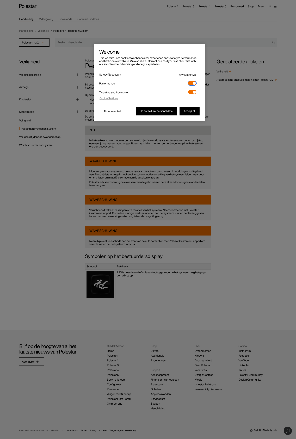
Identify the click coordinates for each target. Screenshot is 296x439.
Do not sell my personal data (156, 111)
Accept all (189, 111)
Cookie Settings (109, 98)
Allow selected (112, 111)
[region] (149, 82)
